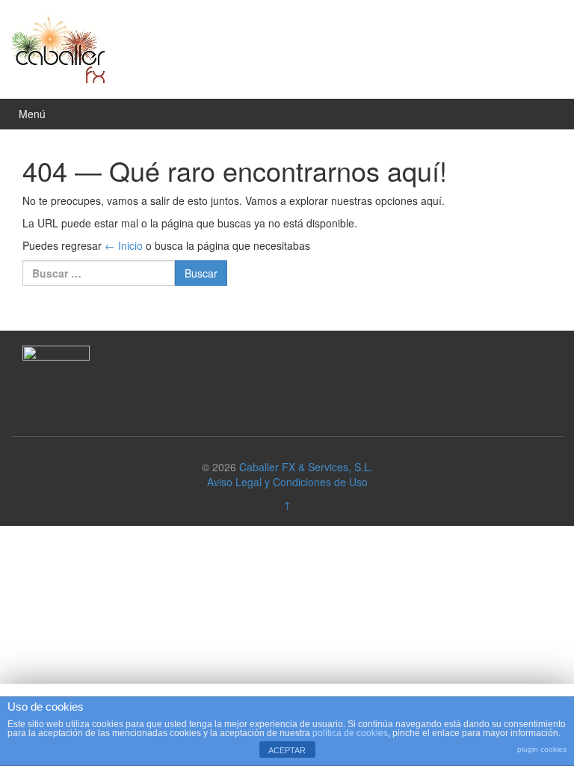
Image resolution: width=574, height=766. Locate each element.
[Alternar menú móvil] (547, 114)
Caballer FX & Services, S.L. (306, 466)
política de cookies (350, 733)
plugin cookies (542, 749)
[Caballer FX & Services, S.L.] (58, 47)
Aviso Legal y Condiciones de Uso (287, 481)
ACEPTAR (287, 750)
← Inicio (124, 245)
